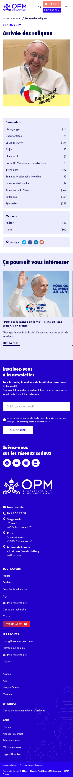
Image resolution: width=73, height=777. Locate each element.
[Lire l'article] (36, 294)
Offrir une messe (12, 747)
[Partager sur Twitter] (24, 242)
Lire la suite (11, 343)
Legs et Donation (12, 754)
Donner (7, 727)
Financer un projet (13, 734)
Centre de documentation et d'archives (24, 710)
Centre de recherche (14, 609)
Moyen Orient (11, 687)
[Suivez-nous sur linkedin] (36, 463)
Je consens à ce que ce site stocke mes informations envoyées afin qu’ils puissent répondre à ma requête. (36, 419)
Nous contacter (15, 507)
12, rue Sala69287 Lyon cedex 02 (19, 525)
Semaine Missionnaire (15, 589)
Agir (5, 596)
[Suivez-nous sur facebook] (7, 463)
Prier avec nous (11, 740)
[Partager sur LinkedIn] (36, 242)
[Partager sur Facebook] (30, 242)
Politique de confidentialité (31, 765)
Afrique (7, 674)
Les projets (11, 634)
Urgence (7, 661)
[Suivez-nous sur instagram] (26, 463)
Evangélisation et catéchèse (18, 641)
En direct (7, 582)
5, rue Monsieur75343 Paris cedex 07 (19, 539)
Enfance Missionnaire (15, 602)
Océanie (8, 694)
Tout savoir (12, 569)
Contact (7, 616)
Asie (5, 681)
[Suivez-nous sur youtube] (16, 463)
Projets (6, 576)
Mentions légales (10, 765)
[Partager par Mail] (42, 242)
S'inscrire (18, 430)
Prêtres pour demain (14, 648)
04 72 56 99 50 (16, 513)
